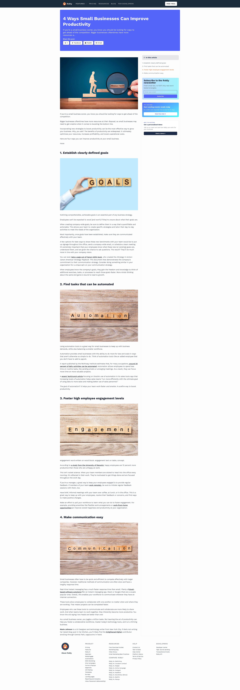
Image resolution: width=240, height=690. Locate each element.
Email (100, 43)
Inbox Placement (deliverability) (95, 681)
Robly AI (87, 652)
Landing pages (89, 676)
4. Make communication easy (152, 73)
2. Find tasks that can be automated (155, 66)
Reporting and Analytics (92, 679)
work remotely (95, 485)
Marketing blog (113, 649)
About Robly (67, 653)
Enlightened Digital (114, 632)
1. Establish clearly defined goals (154, 63)
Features (88, 649)
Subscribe (160, 96)
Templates (88, 672)
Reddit (89, 43)
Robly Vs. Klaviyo (114, 679)
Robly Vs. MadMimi (115, 672)
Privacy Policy (137, 658)
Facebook (77, 43)
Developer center (161, 647)
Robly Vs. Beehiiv (114, 677)
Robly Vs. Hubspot (115, 670)
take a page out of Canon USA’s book (86, 257)
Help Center (136, 652)
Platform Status (138, 654)
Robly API (159, 654)
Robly (69, 4)
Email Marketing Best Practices (119, 654)
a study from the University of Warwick (87, 465)
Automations (89, 658)
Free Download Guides (116, 647)
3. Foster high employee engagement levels (158, 70)
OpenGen (88, 654)
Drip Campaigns (90, 663)
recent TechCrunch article (72, 376)
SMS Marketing (90, 661)
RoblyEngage (89, 656)
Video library (113, 652)
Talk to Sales (137, 649)
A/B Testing (88, 670)
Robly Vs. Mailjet (114, 666)
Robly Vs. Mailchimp (115, 661)
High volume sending (163, 649)
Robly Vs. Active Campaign (117, 668)
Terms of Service (138, 656)
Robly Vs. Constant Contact (118, 663)
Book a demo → (160, 133)
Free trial (171, 4)
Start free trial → (160, 114)
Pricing (87, 647)
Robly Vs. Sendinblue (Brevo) (118, 675)
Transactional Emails (163, 652)
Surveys (87, 674)
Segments (88, 667)
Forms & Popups (90, 665)
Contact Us (136, 647)
